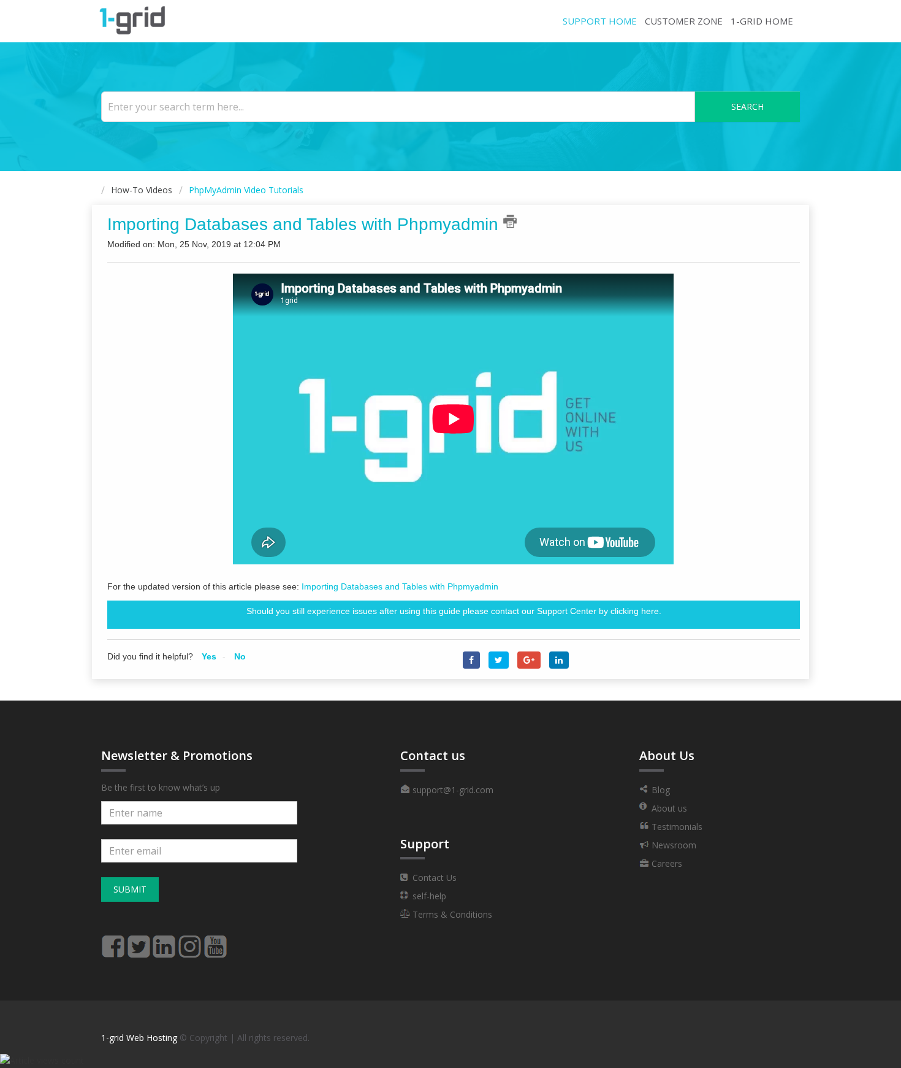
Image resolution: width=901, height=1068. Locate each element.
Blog (659, 790)
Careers (665, 863)
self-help (428, 896)
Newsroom (672, 845)
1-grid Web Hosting (139, 1037)
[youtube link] (215, 941)
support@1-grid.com (451, 790)
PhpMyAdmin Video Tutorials (246, 190)
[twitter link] (138, 941)
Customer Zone (684, 21)
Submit (129, 889)
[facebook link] (112, 941)
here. (651, 611)
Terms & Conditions (451, 914)
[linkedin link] (164, 941)
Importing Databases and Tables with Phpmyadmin (400, 586)
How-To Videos (141, 190)
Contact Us (433, 877)
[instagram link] (190, 941)
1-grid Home (762, 21)
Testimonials (675, 826)
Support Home (600, 21)
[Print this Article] (510, 221)
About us (668, 808)
